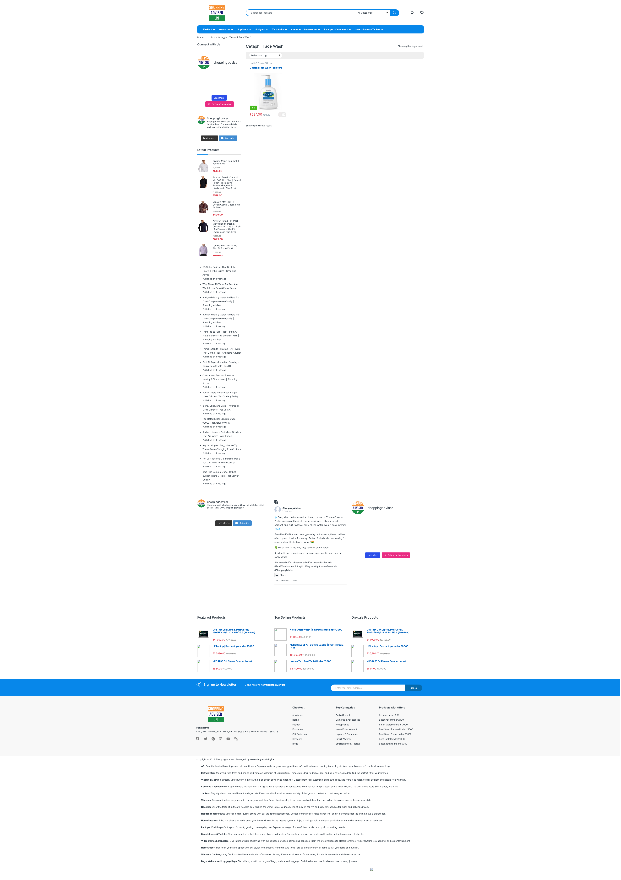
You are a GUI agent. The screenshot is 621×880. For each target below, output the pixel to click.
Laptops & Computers (336, 29)
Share (294, 580)
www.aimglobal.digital (262, 759)
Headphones (342, 724)
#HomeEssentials (328, 566)
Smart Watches (343, 739)
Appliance (242, 29)
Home (200, 37)
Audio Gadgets (343, 715)
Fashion (207, 29)
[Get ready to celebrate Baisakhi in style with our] (213, 89)
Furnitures (297, 729)
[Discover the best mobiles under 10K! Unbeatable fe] (213, 83)
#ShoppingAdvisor (284, 570)
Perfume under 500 (389, 715)
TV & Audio (278, 29)
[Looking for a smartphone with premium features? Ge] (236, 75)
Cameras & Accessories (304, 29)
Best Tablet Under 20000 (392, 739)
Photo (283, 575)
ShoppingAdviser (292, 508)
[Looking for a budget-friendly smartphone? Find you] (225, 75)
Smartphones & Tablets (367, 29)
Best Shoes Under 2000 (391, 719)
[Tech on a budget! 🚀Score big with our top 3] (225, 83)
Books (295, 719)
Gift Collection (299, 734)
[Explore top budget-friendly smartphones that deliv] (202, 83)
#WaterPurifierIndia (322, 562)
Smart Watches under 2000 (393, 724)
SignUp (414, 687)
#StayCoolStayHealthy (306, 566)
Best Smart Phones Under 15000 (396, 729)
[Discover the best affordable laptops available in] (213, 75)
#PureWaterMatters (284, 566)
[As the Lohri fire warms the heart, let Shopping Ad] (202, 89)
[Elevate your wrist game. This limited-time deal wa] (236, 83)
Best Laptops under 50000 (393, 743)
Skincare (269, 63)
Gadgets (260, 29)
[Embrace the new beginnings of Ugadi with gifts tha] (236, 89)
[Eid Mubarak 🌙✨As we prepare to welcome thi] (225, 89)
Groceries (224, 29)
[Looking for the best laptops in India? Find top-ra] (202, 75)
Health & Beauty (257, 63)
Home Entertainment (346, 729)
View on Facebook (281, 580)
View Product (282, 114)
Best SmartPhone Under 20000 (395, 734)
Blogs (295, 743)
